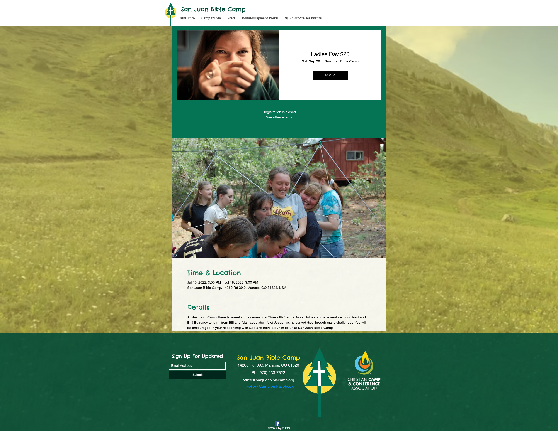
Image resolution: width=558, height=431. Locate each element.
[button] (187, 18)
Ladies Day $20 (330, 54)
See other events (279, 117)
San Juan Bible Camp (213, 9)
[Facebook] (277, 423)
